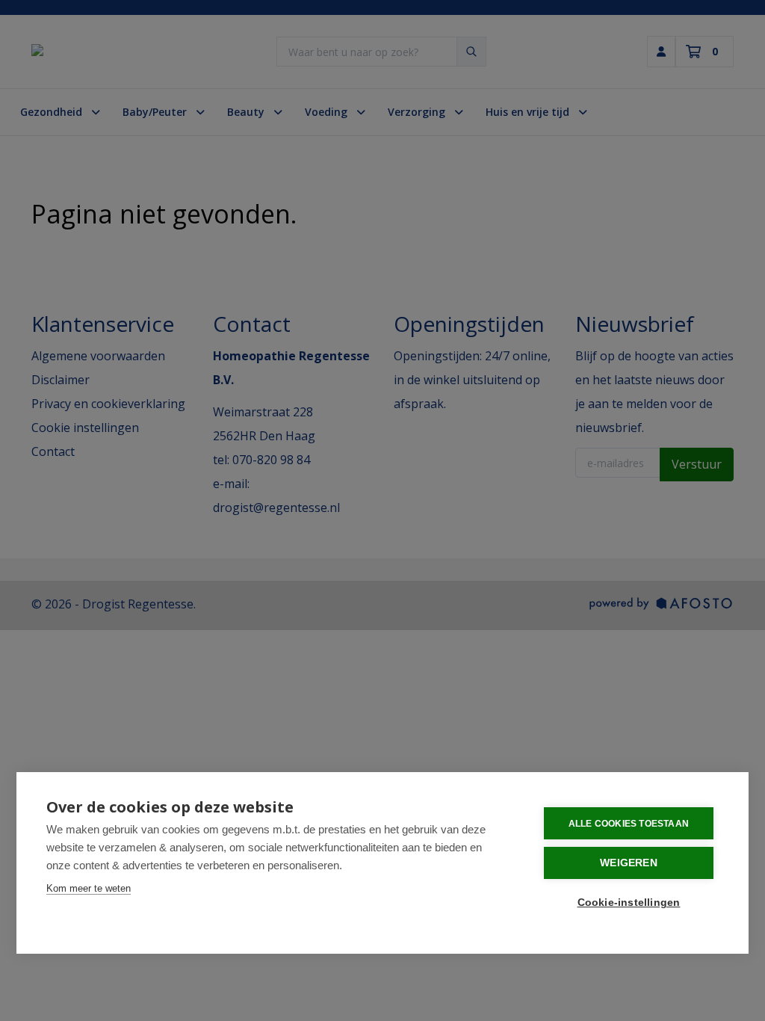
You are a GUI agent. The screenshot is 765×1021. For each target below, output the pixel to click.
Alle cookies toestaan (629, 823)
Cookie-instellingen (629, 902)
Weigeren (628, 863)
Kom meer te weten (88, 888)
